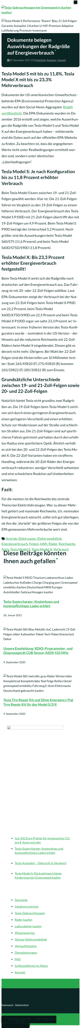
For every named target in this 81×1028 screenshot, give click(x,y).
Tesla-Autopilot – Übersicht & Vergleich (40, 863)
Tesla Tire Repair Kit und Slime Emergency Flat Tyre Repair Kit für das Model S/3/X (38, 702)
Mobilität (41, 60)
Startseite (21, 900)
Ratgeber (51, 60)
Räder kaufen (23, 920)
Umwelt (61, 60)
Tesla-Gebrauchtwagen (30, 913)
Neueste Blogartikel (23, 830)
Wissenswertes (25, 933)
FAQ (18, 959)
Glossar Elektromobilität (31, 939)
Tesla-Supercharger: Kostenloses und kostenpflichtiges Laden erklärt (31, 603)
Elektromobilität (49, 538)
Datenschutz (22, 1005)
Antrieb (11, 538)
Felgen (34, 544)
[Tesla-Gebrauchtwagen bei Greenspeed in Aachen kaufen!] (40, 10)
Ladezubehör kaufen (28, 926)
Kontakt (20, 972)
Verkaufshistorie (26, 946)
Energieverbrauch (15, 544)
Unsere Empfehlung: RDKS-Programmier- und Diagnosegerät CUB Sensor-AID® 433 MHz (38, 650)
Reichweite (67, 544)
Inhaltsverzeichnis (27, 906)
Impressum (7, 1005)
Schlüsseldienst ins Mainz (31, 966)
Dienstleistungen (26, 952)
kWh (43, 544)
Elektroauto (27, 538)
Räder (53, 544)
